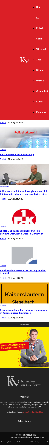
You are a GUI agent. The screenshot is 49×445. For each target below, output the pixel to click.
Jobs (38, 60)
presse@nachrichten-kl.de (33, 412)
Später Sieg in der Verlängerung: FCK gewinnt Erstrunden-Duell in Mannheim (21, 232)
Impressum (39, 437)
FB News (3, 150)
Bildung (40, 70)
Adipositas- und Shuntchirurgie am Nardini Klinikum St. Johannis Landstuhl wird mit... (23, 193)
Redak (3, 122)
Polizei (39, 28)
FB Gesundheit (5, 186)
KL (37, 18)
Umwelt (40, 81)
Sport (39, 39)
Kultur (39, 102)
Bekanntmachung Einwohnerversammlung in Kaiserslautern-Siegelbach (23, 311)
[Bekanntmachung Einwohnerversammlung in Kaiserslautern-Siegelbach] (24, 303)
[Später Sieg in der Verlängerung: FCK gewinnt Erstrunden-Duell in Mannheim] (24, 223)
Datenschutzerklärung (21, 437)
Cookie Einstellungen (26, 435)
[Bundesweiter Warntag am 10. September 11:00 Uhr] (24, 263)
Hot (38, 7)
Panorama (41, 112)
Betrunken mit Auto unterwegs (17, 154)
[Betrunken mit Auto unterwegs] (24, 147)
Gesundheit (42, 91)
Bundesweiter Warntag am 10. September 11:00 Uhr (23, 272)
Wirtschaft (41, 49)
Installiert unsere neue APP (30, 407)
